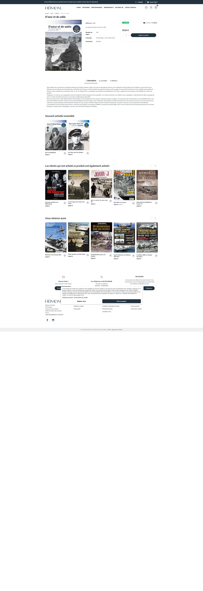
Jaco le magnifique (50, 152)
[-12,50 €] (124, 185)
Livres (51, 13)
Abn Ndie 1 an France (120, 202)
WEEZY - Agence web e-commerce (115, 329)
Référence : (89, 23)
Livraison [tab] (103, 81)
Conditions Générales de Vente (110, 306)
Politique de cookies (67, 297)
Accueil (47, 13)
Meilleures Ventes (79, 306)
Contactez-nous (106, 311)
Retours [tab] (114, 81)
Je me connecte (135, 306)
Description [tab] (91, 81)
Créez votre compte (136, 309)
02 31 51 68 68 (107, 281)
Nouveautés (77, 309)
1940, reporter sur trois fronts (76, 254)
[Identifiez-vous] (151, 7)
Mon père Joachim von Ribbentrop (51, 203)
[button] (146, 7)
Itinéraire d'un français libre (53, 254)
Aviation (57, 13)
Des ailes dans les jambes (75, 152)
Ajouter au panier (143, 35)
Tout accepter (121, 301)
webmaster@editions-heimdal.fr (54, 314)
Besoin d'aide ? (154, 2)
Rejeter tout (81, 301)
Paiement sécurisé (107, 309)
